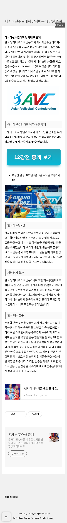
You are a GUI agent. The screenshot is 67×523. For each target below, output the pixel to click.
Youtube (43, 518)
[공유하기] (18, 414)
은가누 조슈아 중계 (21, 435)
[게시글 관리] (22, 414)
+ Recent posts (10, 496)
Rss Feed (16, 518)
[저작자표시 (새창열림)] (43, 414)
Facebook (35, 518)
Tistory (30, 513)
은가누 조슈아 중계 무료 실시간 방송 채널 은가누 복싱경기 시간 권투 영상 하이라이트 (25, 443)
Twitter (27, 518)
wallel (47, 513)
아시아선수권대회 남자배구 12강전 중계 (33, 21)
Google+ (50, 518)
